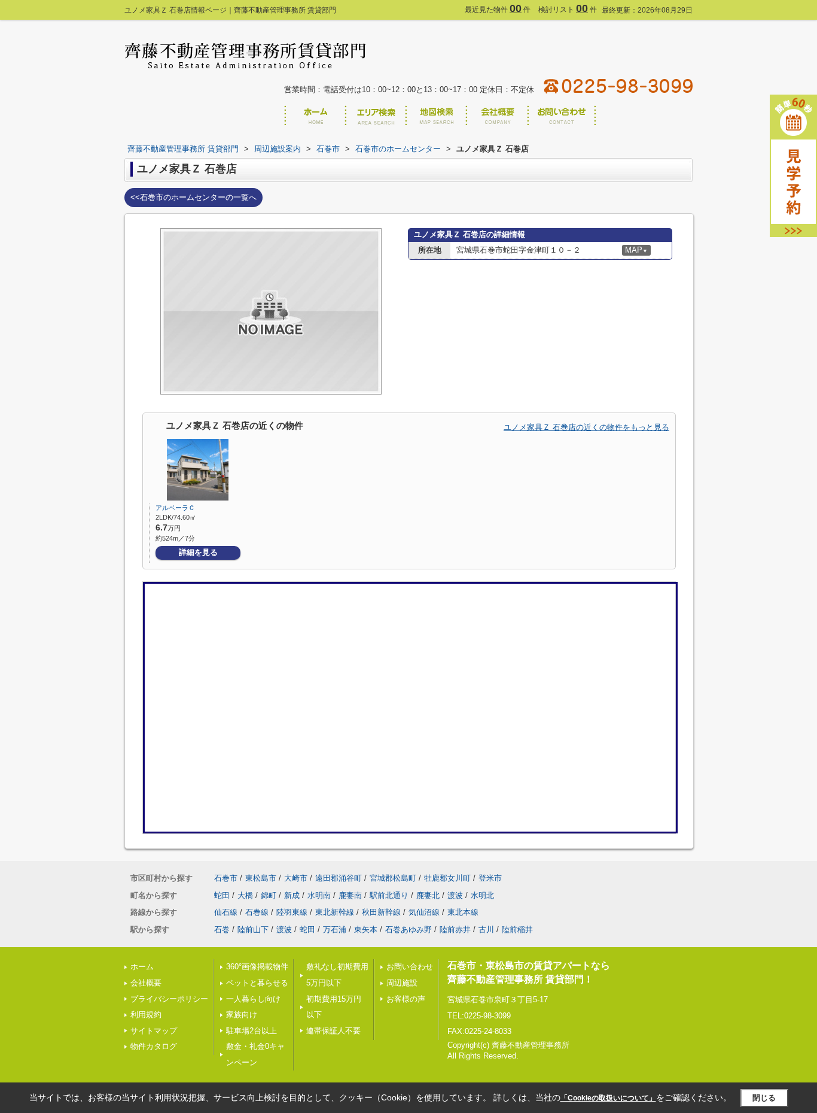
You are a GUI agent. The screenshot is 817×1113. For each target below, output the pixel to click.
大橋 (245, 895)
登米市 (490, 878)
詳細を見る (198, 552)
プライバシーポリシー (169, 998)
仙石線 (225, 912)
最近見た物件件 (498, 9)
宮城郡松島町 (393, 878)
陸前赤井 (455, 929)
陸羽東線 (291, 912)
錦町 (268, 895)
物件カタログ (153, 1046)
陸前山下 (253, 929)
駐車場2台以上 (251, 1030)
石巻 (222, 929)
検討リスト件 (567, 9)
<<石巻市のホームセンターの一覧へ (193, 197)
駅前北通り (389, 895)
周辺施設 (401, 982)
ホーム (142, 966)
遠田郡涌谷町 (338, 878)
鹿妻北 (428, 895)
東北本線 (462, 912)
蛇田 (222, 895)
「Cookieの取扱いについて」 (608, 1098)
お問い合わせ (409, 966)
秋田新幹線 (381, 912)
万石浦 (334, 929)
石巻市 (225, 878)
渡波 (455, 895)
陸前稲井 (517, 929)
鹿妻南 (350, 895)
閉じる (764, 1097)
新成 (292, 895)
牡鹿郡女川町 (447, 878)
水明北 (482, 895)
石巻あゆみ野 (408, 929)
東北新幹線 (334, 912)
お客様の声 (405, 998)
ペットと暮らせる (257, 982)
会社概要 (145, 982)
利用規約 (145, 1014)
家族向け (241, 1014)
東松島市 (260, 878)
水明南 (319, 895)
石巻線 (257, 912)
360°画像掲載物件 (257, 966)
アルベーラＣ (175, 507)
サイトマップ (153, 1030)
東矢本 (365, 929)
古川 (486, 929)
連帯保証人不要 (333, 1030)
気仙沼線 (424, 912)
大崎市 (295, 878)
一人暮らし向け (253, 998)
